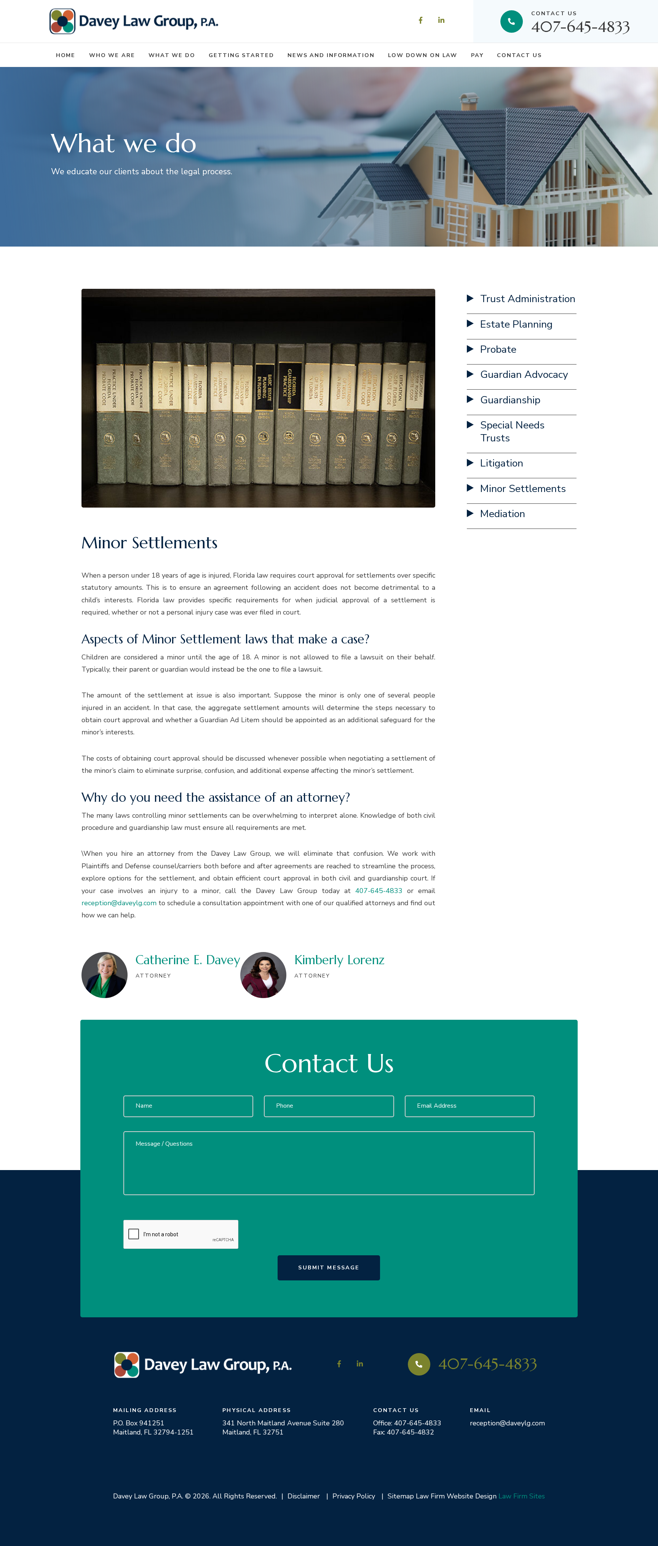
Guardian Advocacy (524, 375)
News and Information (330, 55)
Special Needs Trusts (512, 431)
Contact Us (519, 55)
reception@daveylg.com (119, 903)
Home (66, 55)
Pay (477, 55)
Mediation (502, 514)
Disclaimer (303, 1496)
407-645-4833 (580, 21)
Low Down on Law (422, 55)
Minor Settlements (523, 489)
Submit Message (328, 1267)
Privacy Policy (353, 1496)
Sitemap (401, 1496)
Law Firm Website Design (456, 1496)
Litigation (501, 463)
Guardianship (510, 400)
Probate (498, 349)
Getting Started (241, 55)
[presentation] (181, 1235)
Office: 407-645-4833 (407, 1423)
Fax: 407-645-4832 (403, 1432)
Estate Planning (516, 324)
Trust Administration (527, 299)
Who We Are (112, 55)
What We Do (172, 55)
